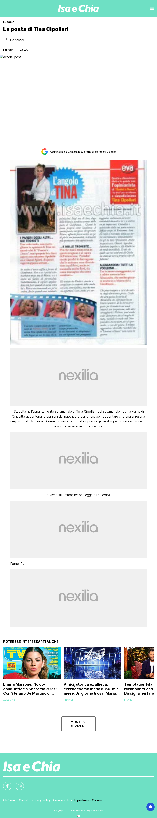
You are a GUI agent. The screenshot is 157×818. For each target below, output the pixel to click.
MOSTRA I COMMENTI (78, 724)
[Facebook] (5, 783)
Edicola (8, 22)
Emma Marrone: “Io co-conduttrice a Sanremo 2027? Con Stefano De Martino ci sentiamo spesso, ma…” (30, 689)
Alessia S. (9, 699)
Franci (68, 699)
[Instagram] (17, 783)
